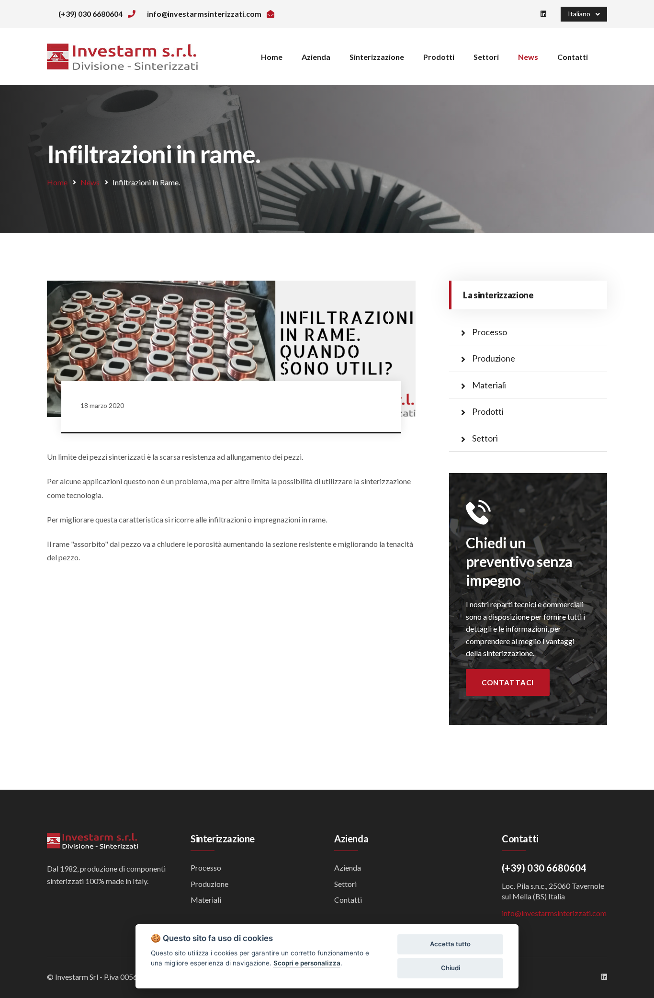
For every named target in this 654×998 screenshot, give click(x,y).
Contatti (572, 56)
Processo (489, 332)
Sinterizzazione (377, 56)
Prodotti (438, 56)
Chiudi (450, 968)
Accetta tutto (450, 944)
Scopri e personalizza (306, 963)
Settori (486, 56)
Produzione (493, 358)
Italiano (580, 14)
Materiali (489, 385)
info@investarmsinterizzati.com (554, 913)
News (528, 56)
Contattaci (508, 682)
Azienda (316, 56)
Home (271, 56)
